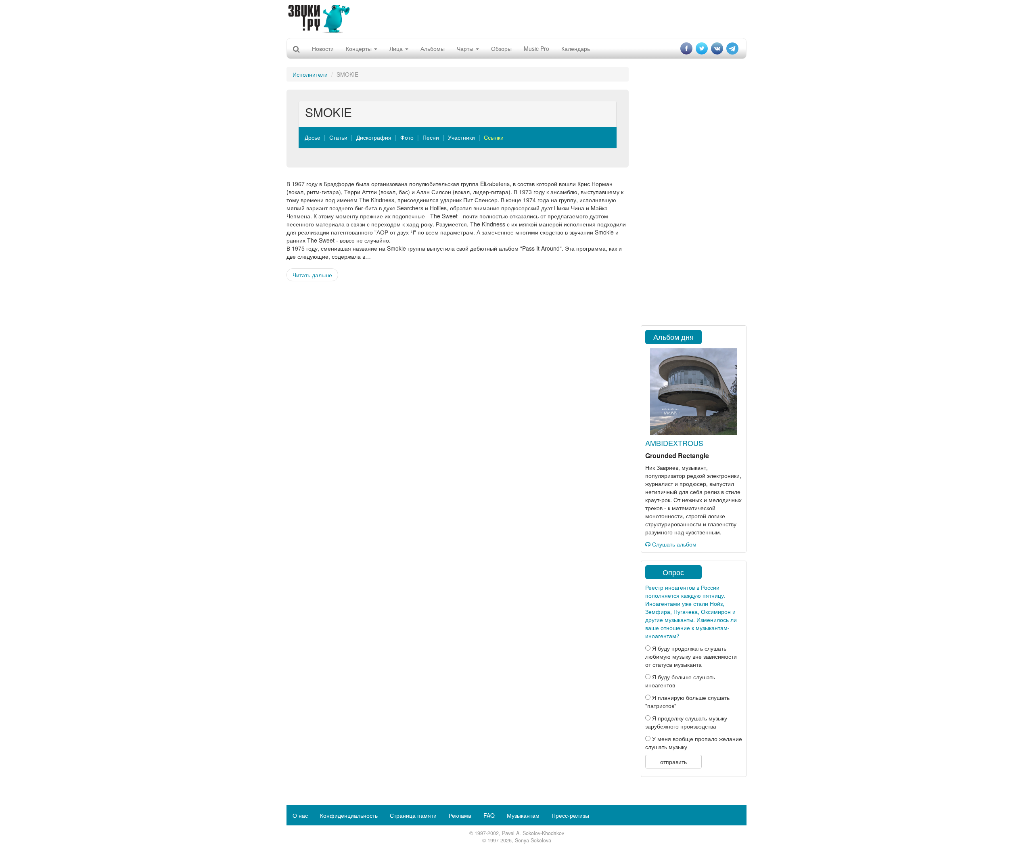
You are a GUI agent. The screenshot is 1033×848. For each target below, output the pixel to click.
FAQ (489, 815)
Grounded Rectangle (677, 455)
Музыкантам (523, 815)
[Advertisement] (516, 18)
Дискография (373, 137)
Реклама (460, 815)
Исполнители (310, 74)
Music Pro (536, 48)
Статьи (338, 137)
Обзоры (501, 48)
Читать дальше (312, 275)
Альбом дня (673, 336)
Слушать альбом (673, 544)
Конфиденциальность (349, 815)
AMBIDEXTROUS (674, 443)
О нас (300, 815)
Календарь (575, 48)
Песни (430, 137)
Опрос (673, 572)
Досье (312, 137)
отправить (673, 762)
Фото (407, 137)
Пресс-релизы (570, 815)
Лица (396, 48)
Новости (323, 48)
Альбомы (432, 48)
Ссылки (494, 137)
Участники (461, 137)
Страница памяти (413, 815)
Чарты (466, 48)
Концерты (359, 48)
